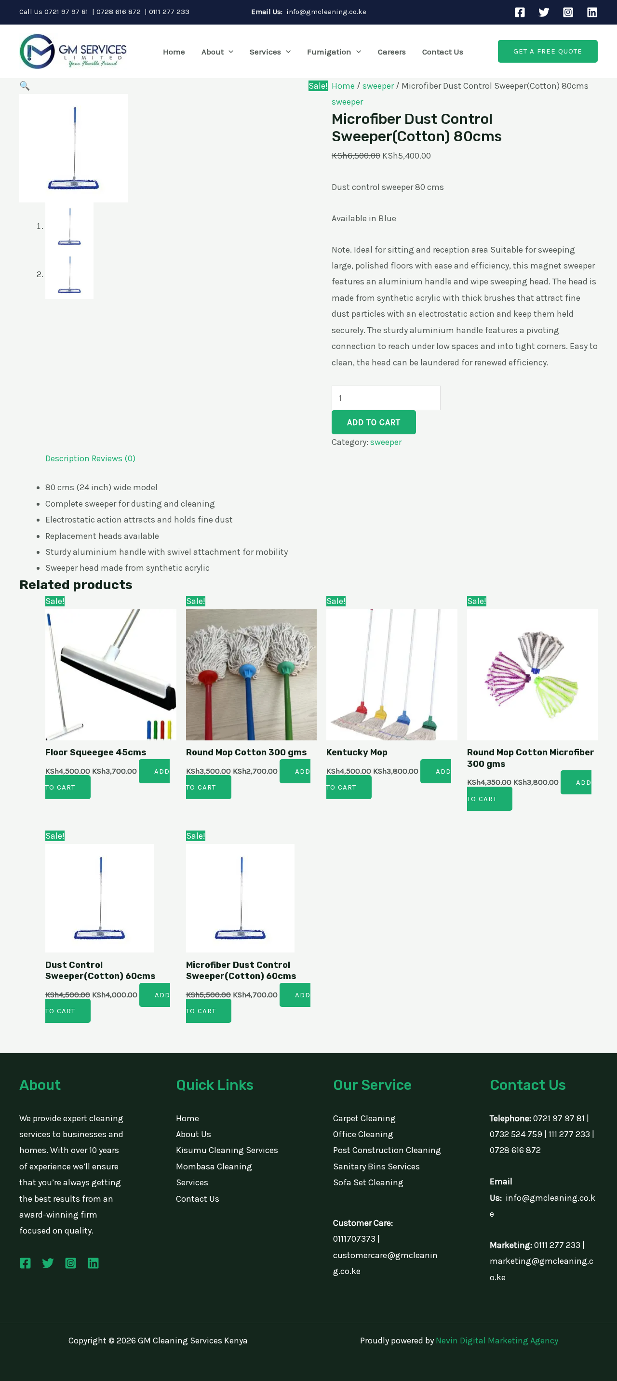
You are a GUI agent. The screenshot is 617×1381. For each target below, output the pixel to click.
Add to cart (374, 422)
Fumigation (329, 51)
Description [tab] (67, 458)
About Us (193, 1134)
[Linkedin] (592, 12)
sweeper (378, 85)
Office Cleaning (363, 1134)
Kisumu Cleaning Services (227, 1150)
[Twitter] (544, 12)
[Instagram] (568, 12)
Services (265, 51)
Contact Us (442, 51)
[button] (228, 51)
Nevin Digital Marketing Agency (497, 1340)
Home (174, 51)
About (212, 51)
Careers (392, 51)
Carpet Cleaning (364, 1118)
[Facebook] (519, 12)
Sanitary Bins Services (376, 1166)
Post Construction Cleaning (387, 1150)
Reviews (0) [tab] (113, 458)
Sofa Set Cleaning (368, 1182)
